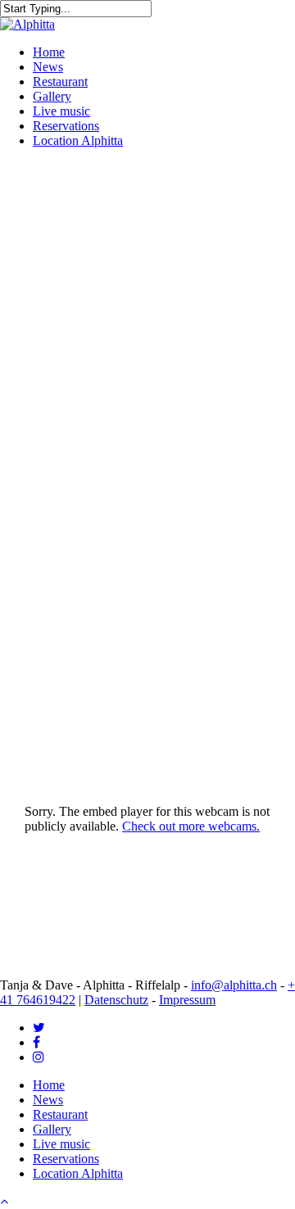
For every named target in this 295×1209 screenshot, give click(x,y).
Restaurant (60, 1114)
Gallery (52, 1129)
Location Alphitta (78, 1173)
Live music (61, 1144)
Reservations (66, 1159)
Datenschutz (116, 1000)
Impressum (187, 1000)
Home (49, 1085)
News (48, 1100)
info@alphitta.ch (234, 985)
